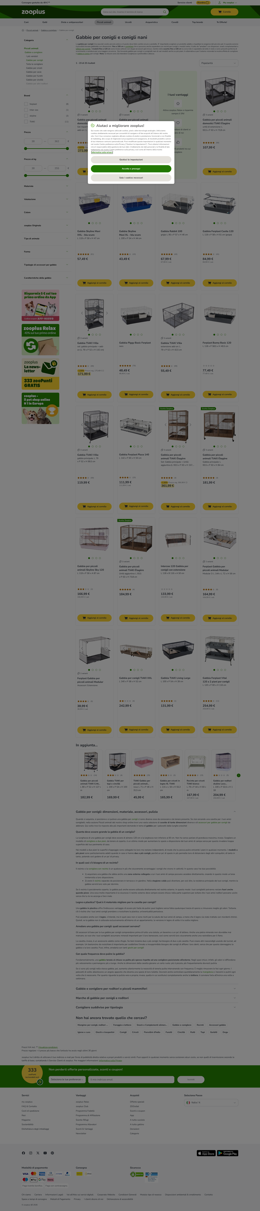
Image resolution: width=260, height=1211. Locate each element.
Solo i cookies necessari (131, 177)
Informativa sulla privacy (102, 152)
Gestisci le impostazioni (131, 159)
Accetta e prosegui (131, 168)
